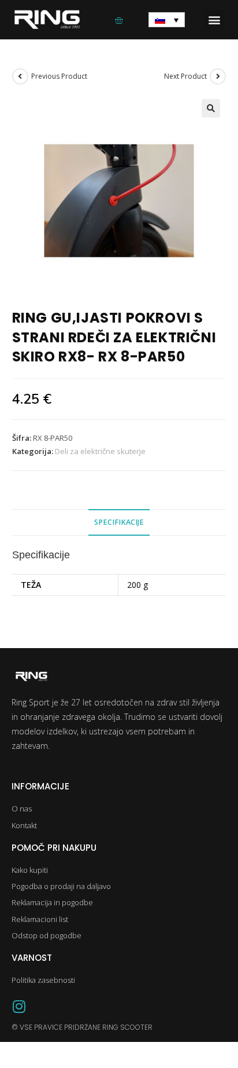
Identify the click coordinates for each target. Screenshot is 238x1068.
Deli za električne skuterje (100, 451)
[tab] (119, 523)
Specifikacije (119, 522)
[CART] (118, 20)
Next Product (185, 76)
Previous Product (59, 76)
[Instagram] (19, 1006)
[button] (214, 20)
